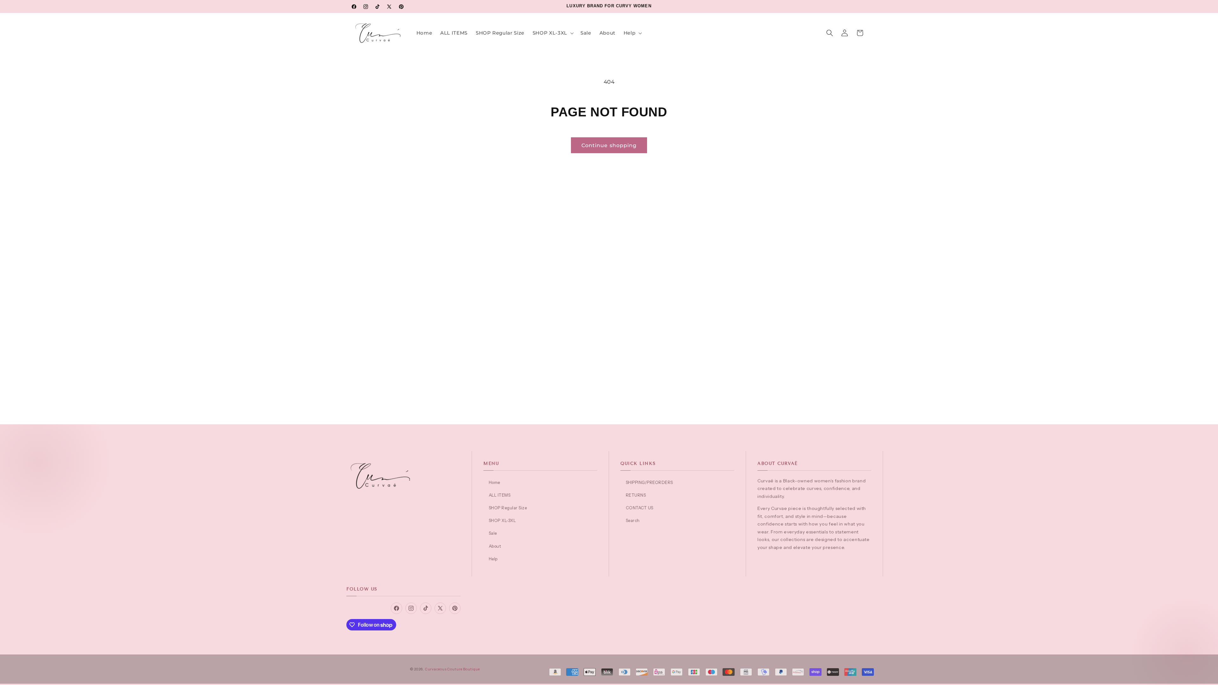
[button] (552, 33)
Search (633, 520)
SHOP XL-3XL (502, 520)
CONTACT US (639, 507)
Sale (493, 533)
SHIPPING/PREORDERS (649, 482)
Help (493, 558)
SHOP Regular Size (508, 507)
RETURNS (636, 495)
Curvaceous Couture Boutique (452, 669)
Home (494, 482)
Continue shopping (609, 145)
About (495, 546)
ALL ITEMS (499, 495)
